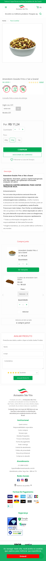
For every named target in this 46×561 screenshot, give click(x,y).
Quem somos (23, 424)
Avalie (41, 82)
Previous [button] (2, 295)
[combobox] (29, 373)
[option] (23, 295)
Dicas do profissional (23, 453)
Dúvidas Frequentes (23, 436)
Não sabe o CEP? (6, 112)
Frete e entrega (23, 444)
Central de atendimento (23, 447)
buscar (40, 14)
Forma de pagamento (23, 442)
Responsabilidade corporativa (23, 427)
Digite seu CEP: (7, 105)
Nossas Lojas (23, 433)
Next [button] (43, 295)
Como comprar (23, 430)
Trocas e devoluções (23, 439)
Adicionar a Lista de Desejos (24, 159)
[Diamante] (12, 523)
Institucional (23, 420)
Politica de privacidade (23, 450)
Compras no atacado (23, 456)
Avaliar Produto (23, 378)
